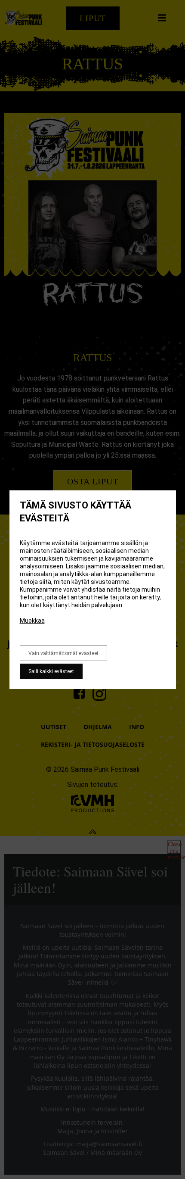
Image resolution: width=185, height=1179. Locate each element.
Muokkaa (32, 620)
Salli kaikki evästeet (51, 671)
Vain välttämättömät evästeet (63, 653)
